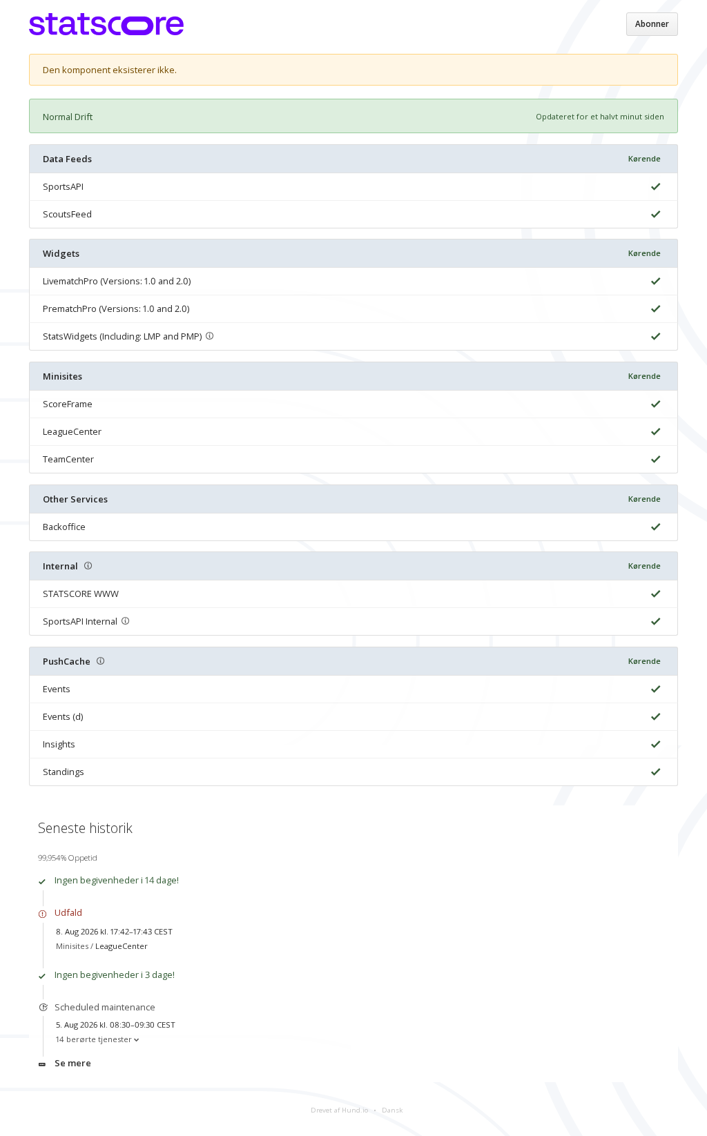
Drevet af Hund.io (339, 1110)
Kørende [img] (644, 158)
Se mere (73, 1063)
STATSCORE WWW (81, 593)
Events (56, 689)
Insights (59, 744)
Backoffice (64, 526)
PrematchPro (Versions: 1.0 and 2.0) (116, 308)
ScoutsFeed (67, 214)
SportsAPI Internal (80, 621)
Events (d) (63, 716)
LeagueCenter (72, 431)
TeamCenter (68, 459)
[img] (653, 186)
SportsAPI (63, 186)
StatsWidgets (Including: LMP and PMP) (122, 336)
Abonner (652, 24)
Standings (63, 771)
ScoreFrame (68, 404)
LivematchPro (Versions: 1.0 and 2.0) (117, 281)
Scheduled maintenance (105, 1007)
